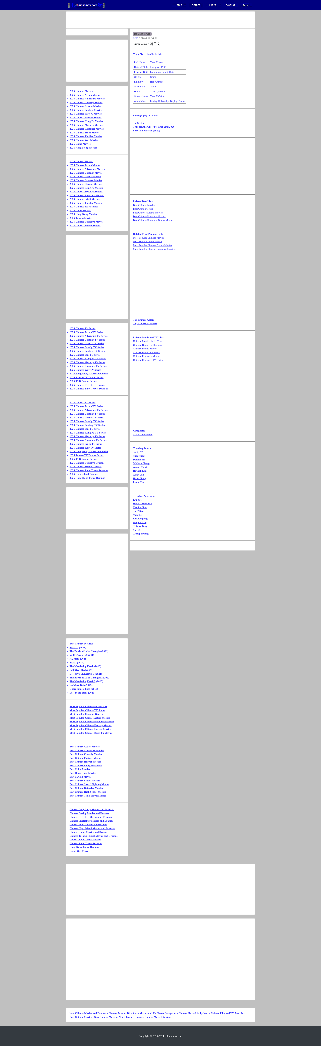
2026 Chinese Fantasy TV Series (87, 351)
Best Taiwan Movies (80, 776)
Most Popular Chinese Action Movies (90, 717)
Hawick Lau (139, 471)
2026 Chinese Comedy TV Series (87, 339)
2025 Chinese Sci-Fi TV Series (86, 444)
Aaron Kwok (140, 467)
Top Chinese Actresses (145, 323)
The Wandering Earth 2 (82, 681)
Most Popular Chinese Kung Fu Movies (91, 733)
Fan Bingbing (140, 518)
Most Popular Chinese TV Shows (87, 710)
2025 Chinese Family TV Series (87, 421)
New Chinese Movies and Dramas (88, 1013)
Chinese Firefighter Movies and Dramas (91, 820)
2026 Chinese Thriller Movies (86, 136)
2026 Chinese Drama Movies (85, 106)
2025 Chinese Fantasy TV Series (87, 425)
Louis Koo (138, 482)
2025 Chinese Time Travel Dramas (89, 470)
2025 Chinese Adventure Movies (87, 169)
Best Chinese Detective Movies (86, 788)
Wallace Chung (141, 463)
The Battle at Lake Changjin (85, 651)
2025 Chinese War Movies (84, 206)
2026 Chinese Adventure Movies (87, 98)
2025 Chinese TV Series (82, 402)
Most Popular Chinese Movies (148, 237)
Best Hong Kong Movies (83, 773)
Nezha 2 (74, 647)
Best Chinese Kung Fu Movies (86, 765)
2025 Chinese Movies (81, 161)
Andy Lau (138, 474)
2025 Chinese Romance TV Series (88, 440)
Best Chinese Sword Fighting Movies (89, 784)
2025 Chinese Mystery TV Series (87, 436)
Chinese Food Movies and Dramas (88, 824)
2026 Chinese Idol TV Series (85, 354)
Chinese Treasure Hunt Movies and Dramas (94, 836)
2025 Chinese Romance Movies (87, 195)
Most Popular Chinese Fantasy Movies (91, 725)
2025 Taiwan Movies (81, 218)
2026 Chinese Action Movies (85, 95)
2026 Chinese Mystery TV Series (87, 362)
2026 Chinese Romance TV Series (88, 366)
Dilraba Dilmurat (142, 503)
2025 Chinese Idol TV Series (85, 428)
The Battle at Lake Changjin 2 (86, 677)
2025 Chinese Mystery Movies (86, 191)
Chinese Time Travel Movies (85, 839)
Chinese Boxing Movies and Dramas (89, 813)
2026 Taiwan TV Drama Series (86, 377)
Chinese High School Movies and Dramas (92, 828)
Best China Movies (143, 208)
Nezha (73, 662)
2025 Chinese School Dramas (85, 466)
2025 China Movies (80, 210)
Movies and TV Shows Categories (158, 1013)
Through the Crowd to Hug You (150, 126)
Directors (132, 1013)
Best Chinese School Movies (85, 780)
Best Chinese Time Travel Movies (88, 795)
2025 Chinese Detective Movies (86, 221)
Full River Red (78, 670)
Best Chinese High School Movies (88, 791)
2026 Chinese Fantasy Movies (86, 110)
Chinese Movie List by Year (147, 341)
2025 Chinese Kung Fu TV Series (88, 432)
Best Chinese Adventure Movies (87, 750)
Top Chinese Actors (143, 319)
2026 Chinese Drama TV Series (87, 343)
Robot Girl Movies (80, 851)
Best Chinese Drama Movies (148, 212)
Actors (135, 38)
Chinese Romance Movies (146, 356)
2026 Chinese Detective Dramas (87, 385)
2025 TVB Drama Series (83, 459)
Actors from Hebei (142, 434)
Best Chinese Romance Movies (149, 216)
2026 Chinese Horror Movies (85, 117)
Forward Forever (142, 130)
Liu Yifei (137, 499)
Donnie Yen (139, 459)
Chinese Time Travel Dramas (86, 843)
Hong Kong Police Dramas (84, 847)
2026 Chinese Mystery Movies (86, 125)
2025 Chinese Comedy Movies (86, 172)
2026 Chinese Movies (81, 91)
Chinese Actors (117, 1013)
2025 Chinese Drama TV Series (87, 417)
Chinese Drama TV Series (146, 352)
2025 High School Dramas (84, 474)
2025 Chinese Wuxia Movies (85, 225)
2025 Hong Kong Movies (83, 214)
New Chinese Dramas (130, 1017)
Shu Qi (136, 530)
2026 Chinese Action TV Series (86, 332)
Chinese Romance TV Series (148, 360)
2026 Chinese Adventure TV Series (89, 336)
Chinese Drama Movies (145, 348)
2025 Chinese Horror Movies (85, 184)
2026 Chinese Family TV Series (87, 347)
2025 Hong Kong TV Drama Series (89, 451)
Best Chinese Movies (144, 205)
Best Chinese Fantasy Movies (85, 758)
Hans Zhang (139, 478)
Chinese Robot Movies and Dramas (89, 832)
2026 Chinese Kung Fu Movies (86, 121)
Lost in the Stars (78, 692)
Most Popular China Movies (147, 241)
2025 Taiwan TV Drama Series (86, 455)
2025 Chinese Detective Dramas (87, 462)
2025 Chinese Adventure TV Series (89, 410)
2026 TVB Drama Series (83, 381)
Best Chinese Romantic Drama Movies (153, 220)
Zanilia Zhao (140, 507)
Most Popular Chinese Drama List (88, 706)
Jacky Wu (138, 452)
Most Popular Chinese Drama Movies (152, 245)
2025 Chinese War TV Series (85, 447)
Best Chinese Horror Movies (85, 761)
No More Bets (77, 685)
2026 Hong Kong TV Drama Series (89, 373)
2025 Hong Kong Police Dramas (87, 478)
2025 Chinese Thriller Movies (86, 203)
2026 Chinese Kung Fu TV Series (88, 358)
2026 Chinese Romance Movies (87, 128)
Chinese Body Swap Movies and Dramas (92, 809)
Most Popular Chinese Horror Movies (90, 729)
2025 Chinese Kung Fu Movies (86, 188)
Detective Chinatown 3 (82, 673)
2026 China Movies (80, 143)
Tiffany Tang (140, 526)
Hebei (165, 72)
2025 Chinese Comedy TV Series (87, 413)
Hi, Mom (74, 658)
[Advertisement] (147, 20)
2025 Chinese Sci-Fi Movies (84, 199)
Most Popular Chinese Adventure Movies (92, 721)
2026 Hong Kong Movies (83, 147)
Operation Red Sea (80, 689)
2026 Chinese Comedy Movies (86, 102)
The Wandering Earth (81, 666)
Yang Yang (139, 455)
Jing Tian (138, 511)
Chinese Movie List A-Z (158, 1017)
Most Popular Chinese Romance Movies (154, 249)
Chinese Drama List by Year (147, 345)
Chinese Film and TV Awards (227, 1013)
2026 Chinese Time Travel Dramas (89, 388)
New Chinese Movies (105, 1017)
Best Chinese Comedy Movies (86, 754)
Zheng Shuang (141, 533)
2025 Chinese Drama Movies (85, 176)
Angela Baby (140, 522)
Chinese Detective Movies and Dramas (91, 817)
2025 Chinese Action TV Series (86, 406)
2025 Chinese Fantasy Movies (86, 180)
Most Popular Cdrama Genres (86, 714)
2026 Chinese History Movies (86, 113)
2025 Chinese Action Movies (85, 165)
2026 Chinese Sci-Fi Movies (84, 132)
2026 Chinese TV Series (82, 328)
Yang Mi (137, 515)
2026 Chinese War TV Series (85, 370)
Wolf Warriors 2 (79, 655)
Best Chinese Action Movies (85, 746)
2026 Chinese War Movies (84, 140)
